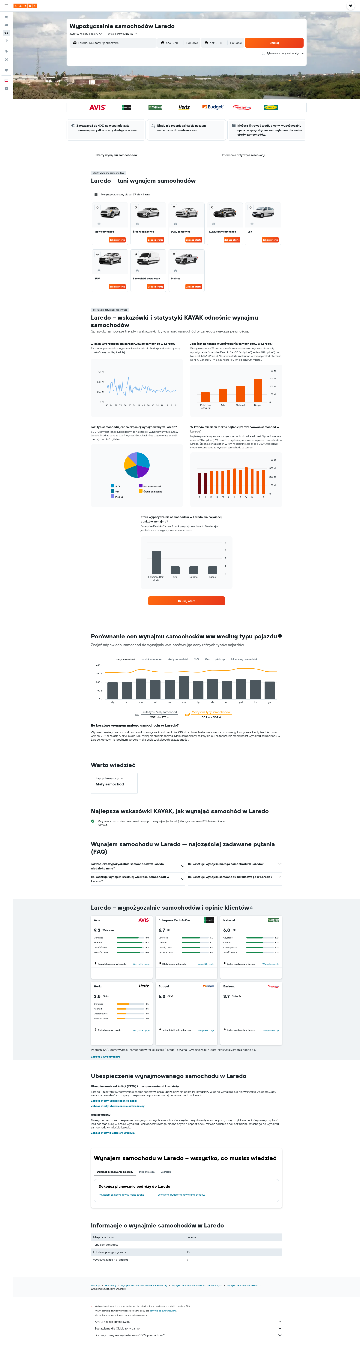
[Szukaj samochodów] (6, 33)
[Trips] (6, 70)
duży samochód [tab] (178, 659)
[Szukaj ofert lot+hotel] (6, 41)
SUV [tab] (196, 659)
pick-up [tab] (220, 659)
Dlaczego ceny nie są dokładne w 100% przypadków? (130, 1335)
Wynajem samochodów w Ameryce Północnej (144, 1285)
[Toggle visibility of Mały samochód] (150, 486)
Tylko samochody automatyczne (285, 53)
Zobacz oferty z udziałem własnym (113, 1132)
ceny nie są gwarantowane (163, 1310)
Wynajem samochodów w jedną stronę (121, 1194)
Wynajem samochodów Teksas (242, 1285)
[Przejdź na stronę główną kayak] (25, 6)
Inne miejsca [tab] (147, 1171)
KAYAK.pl (95, 1285)
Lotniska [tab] (166, 1171)
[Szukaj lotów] (6, 17)
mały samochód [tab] (125, 659)
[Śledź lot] (6, 59)
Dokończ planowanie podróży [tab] (115, 1171)
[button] (6, 6)
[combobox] (86, 34)
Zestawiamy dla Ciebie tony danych (118, 1328)
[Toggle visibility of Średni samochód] (150, 491)
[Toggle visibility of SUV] (115, 486)
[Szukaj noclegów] (6, 25)
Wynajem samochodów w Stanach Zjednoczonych (197, 1285)
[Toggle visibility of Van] (115, 491)
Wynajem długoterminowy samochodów (181, 1194)
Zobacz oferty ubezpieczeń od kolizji (114, 1100)
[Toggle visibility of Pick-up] (117, 496)
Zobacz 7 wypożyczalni (105, 1056)
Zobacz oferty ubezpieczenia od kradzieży (118, 1106)
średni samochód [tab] (151, 659)
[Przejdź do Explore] (6, 51)
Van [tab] (207, 659)
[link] (186, 600)
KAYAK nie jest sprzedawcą (112, 1321)
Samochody (110, 1285)
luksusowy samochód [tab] (244, 659)
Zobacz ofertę (117, 239)
